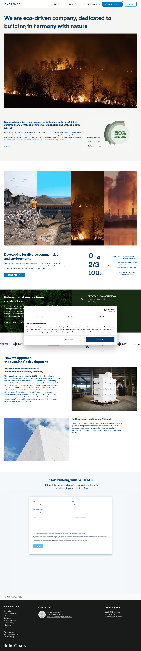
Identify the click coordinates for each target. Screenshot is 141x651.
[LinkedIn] (10, 645)
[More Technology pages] (62, 4)
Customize (69, 340)
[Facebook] (5, 645)
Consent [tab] (39, 317)
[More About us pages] (77, 4)
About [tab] (101, 317)
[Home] (5, 597)
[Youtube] (20, 645)
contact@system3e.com (113, 617)
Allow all (100, 340)
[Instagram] (15, 645)
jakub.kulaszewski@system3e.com (59, 617)
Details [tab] (70, 317)
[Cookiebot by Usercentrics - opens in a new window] (106, 310)
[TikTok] (25, 645)
